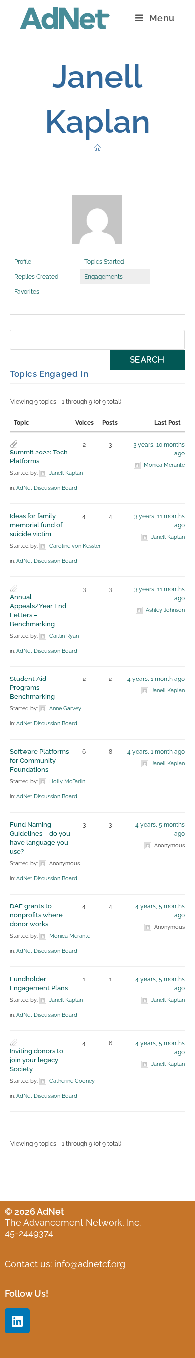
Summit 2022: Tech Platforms (39, 457)
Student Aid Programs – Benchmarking (32, 687)
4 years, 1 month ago (156, 679)
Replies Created (36, 276)
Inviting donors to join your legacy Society (37, 1060)
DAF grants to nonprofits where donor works (36, 915)
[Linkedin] (17, 1320)
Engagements (103, 276)
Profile (23, 261)
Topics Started (104, 261)
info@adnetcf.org (90, 1264)
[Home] (97, 148)
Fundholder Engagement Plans (39, 983)
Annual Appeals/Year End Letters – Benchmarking (38, 610)
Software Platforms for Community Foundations (39, 760)
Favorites (27, 291)
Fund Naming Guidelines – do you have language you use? (40, 838)
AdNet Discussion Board (47, 488)
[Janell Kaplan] (97, 224)
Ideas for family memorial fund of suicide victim (36, 525)
